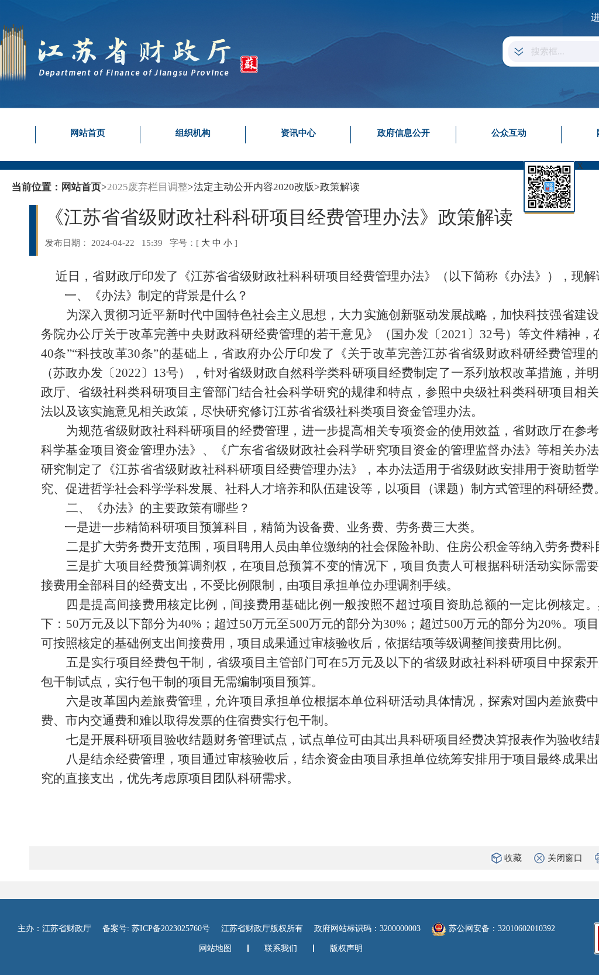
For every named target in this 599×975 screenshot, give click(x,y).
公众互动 (508, 133)
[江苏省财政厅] (129, 52)
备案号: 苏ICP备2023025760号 (156, 928)
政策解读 (340, 187)
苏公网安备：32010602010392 (502, 928)
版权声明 (346, 948)
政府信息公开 (403, 133)
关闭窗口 (565, 858)
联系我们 (280, 948)
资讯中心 (298, 133)
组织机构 (193, 133)
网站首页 (87, 133)
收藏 (513, 858)
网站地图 (215, 948)
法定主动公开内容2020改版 (254, 187)
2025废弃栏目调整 (147, 187)
